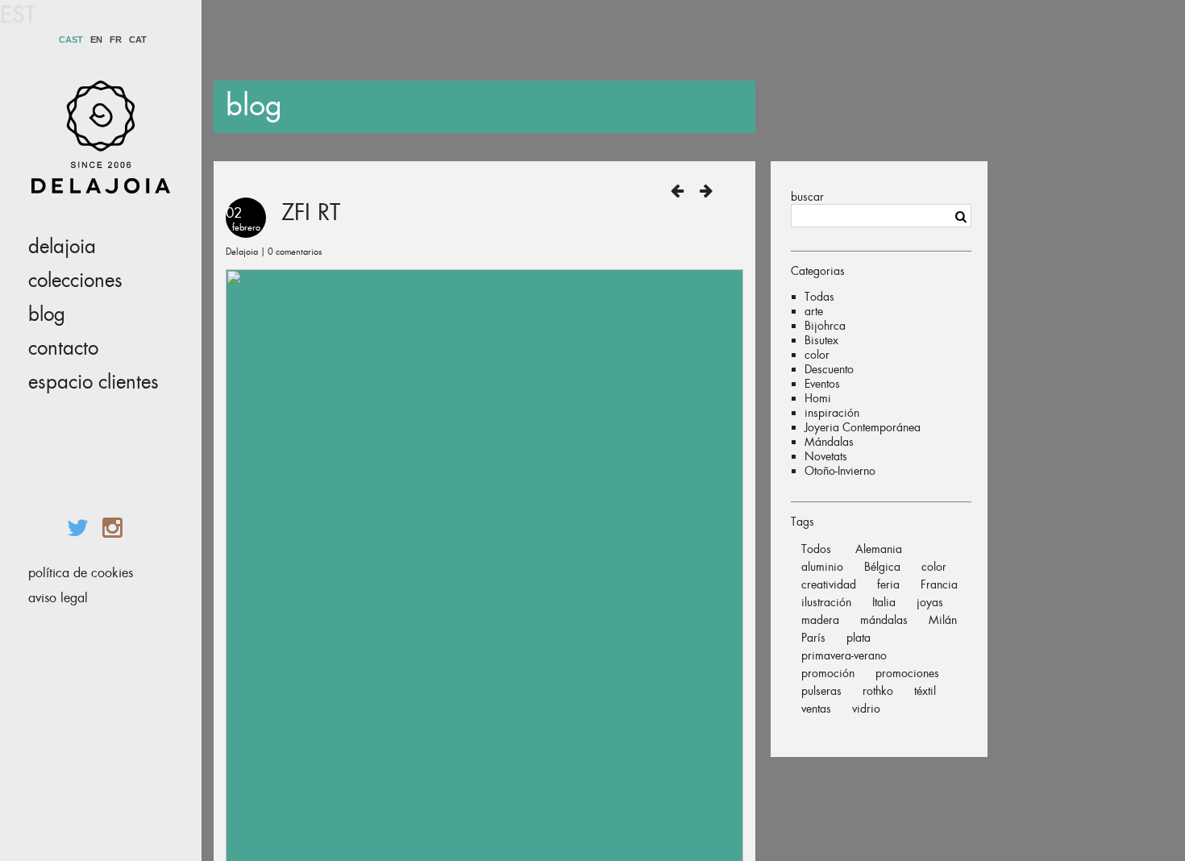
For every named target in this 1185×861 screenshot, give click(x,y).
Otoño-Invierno (840, 471)
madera (820, 620)
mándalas (884, 620)
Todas (819, 296)
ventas (816, 708)
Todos (816, 549)
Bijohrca (825, 325)
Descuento (829, 369)
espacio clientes (93, 382)
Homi (818, 398)
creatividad (828, 584)
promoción (827, 673)
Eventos (822, 383)
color (817, 354)
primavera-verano (844, 655)
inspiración (832, 413)
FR (116, 39)
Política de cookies (80, 572)
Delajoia (62, 247)
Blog (46, 314)
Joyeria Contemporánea (863, 427)
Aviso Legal (58, 597)
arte (814, 311)
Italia (884, 602)
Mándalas (829, 442)
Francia (939, 584)
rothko (878, 691)
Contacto (63, 348)
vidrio (866, 708)
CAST (71, 39)
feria (888, 584)
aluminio (822, 566)
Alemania (878, 549)
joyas (930, 602)
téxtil (925, 691)
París (813, 637)
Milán (943, 620)
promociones (907, 673)
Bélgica (882, 566)
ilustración (826, 602)
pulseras (821, 691)
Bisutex (821, 340)
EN (96, 39)
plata (858, 637)
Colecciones (75, 280)
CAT (138, 39)
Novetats (826, 456)
